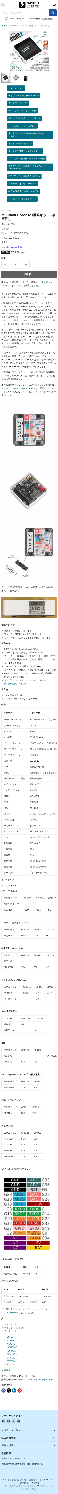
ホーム (4, 25)
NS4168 (11, 1343)
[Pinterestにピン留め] (19, 1390)
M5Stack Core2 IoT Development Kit (36, 1379)
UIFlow (15, 388)
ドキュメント (10, 1324)
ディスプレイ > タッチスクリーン (24, 118)
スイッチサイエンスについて (14, 1480)
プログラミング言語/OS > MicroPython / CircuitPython (27, 167)
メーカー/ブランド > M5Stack (22, 183)
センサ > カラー (16, 88)
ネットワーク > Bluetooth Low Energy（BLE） (26, 134)
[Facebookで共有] (3, 1390)
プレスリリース (46, 1480)
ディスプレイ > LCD (17, 103)
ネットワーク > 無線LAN (20, 143)
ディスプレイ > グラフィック (22, 110)
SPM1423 (12, 1354)
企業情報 (33, 1480)
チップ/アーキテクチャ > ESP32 (23, 95)
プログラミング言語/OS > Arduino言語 (26, 158)
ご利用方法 (23, 1483)
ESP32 (10, 1336)
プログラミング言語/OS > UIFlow (24, 176)
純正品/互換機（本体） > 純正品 (23, 191)
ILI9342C (11, 1350)
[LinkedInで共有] (14, 1390)
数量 (3, 258)
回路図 (7, 1370)
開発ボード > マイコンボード (22, 199)
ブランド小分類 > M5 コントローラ (25, 151)
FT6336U (11, 1340)
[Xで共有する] (9, 1390)
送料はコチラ (47, 18)
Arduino (5, 388)
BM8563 (11, 1357)
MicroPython (27, 388)
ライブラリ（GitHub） (15, 1327)
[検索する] (53, 12)
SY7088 (11, 1361)
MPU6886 (12, 1347)
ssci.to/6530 (16, 247)
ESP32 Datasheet (9, 1312)
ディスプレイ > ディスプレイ (22, 125)
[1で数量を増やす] (26, 264)
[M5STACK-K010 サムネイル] (6, 77)
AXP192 (11, 1364)
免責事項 (35, 1483)
